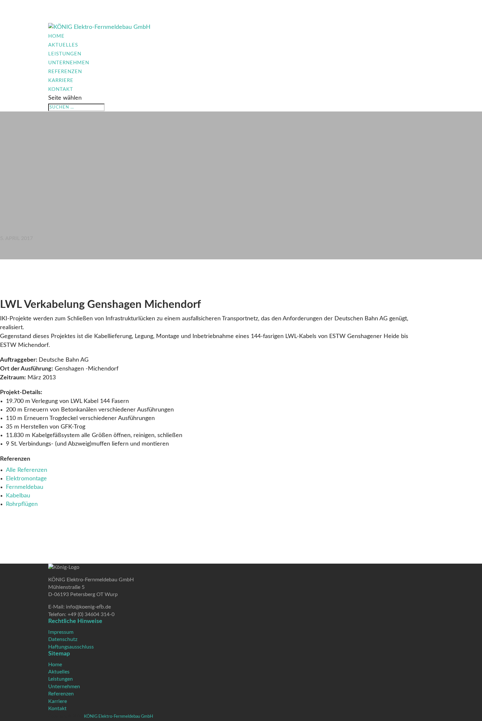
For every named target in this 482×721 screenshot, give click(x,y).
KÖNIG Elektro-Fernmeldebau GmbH (118, 716)
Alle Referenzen (26, 470)
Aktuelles (63, 45)
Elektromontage (26, 479)
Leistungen (64, 53)
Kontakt (60, 89)
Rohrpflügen (22, 504)
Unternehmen (68, 62)
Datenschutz (62, 639)
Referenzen (65, 71)
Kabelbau (18, 496)
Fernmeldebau (24, 487)
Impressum (60, 632)
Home (56, 36)
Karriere (60, 80)
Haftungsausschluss (71, 647)
